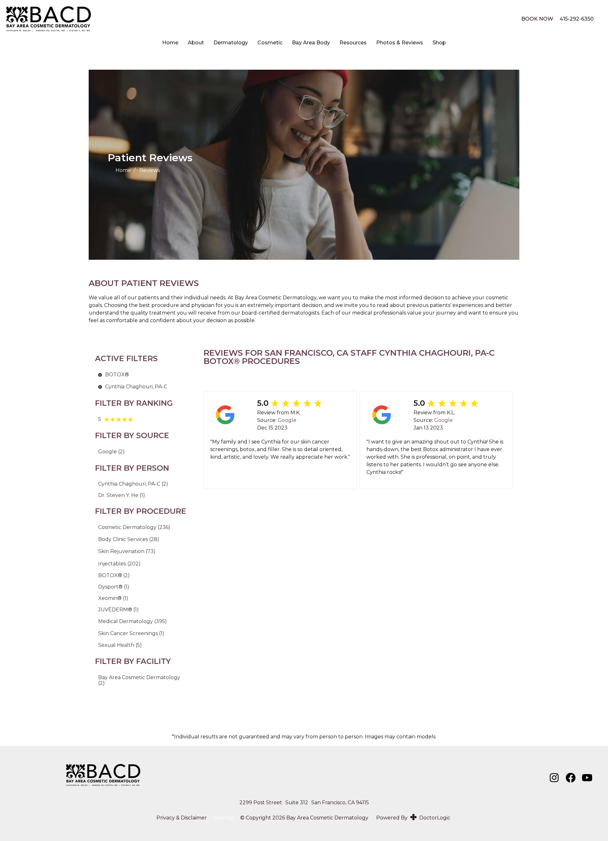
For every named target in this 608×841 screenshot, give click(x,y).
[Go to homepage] (256, 19)
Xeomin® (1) (113, 598)
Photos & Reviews (399, 43)
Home (170, 43)
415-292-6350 (577, 19)
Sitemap (223, 818)
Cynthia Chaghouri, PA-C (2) (133, 484)
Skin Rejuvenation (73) (126, 551)
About (196, 43)
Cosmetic (269, 43)
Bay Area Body (311, 43)
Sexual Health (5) (120, 645)
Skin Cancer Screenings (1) (131, 633)
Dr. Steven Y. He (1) (121, 495)
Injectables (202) (119, 564)
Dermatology (230, 43)
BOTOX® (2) (114, 575)
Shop (439, 43)
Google (287, 420)
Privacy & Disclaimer (181, 818)
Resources (353, 43)
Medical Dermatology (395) (132, 621)
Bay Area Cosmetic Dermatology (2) (139, 680)
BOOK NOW (537, 19)
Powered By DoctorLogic (413, 818)
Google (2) (111, 452)
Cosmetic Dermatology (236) (134, 527)
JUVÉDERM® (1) (118, 610)
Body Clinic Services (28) (128, 539)
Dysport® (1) (113, 587)
